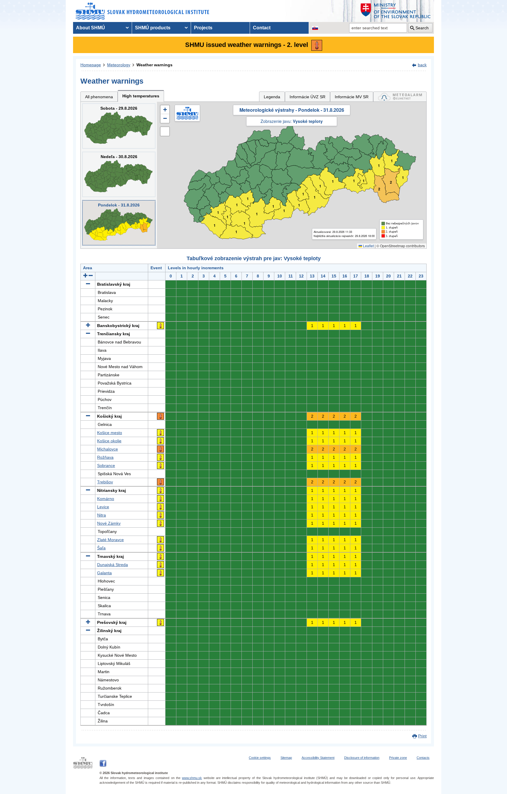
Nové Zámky (109, 523)
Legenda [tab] (272, 96)
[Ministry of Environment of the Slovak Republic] (395, 11)
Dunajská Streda (112, 564)
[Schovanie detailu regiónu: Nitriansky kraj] (88, 490)
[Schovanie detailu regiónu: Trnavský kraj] (88, 556)
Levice (103, 506)
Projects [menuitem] (203, 27)
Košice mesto (109, 432)
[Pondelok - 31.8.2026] (119, 223)
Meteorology (118, 64)
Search (422, 28)
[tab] (400, 97)
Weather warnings (154, 64)
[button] (164, 109)
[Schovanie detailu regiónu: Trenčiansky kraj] (88, 333)
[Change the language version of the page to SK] (315, 28)
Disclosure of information (361, 757)
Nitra (101, 515)
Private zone (398, 757)
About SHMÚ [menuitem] (90, 27)
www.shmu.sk (192, 778)
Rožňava (105, 457)
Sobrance (106, 465)
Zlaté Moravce (110, 539)
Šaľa (101, 548)
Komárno (105, 498)
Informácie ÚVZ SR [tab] (307, 96)
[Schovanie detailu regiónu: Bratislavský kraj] (88, 284)
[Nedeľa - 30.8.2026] (119, 174)
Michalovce (107, 449)
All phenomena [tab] (99, 96)
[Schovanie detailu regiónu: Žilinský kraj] (88, 630)
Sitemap (286, 757)
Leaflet (368, 245)
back (422, 64)
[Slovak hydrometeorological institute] (142, 11)
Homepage (90, 64)
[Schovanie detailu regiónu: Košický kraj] (88, 416)
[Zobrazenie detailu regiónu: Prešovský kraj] (88, 622)
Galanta (104, 572)
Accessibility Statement (318, 757)
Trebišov (105, 482)
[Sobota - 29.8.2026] (119, 126)
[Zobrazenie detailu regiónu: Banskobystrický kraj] (88, 325)
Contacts (423, 757)
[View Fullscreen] (164, 131)
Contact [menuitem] (262, 27)
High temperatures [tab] (140, 96)
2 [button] (391, 182)
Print (422, 736)
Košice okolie (109, 441)
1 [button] (215, 225)
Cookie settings (260, 757)
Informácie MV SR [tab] (352, 96)
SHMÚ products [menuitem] (152, 27)
